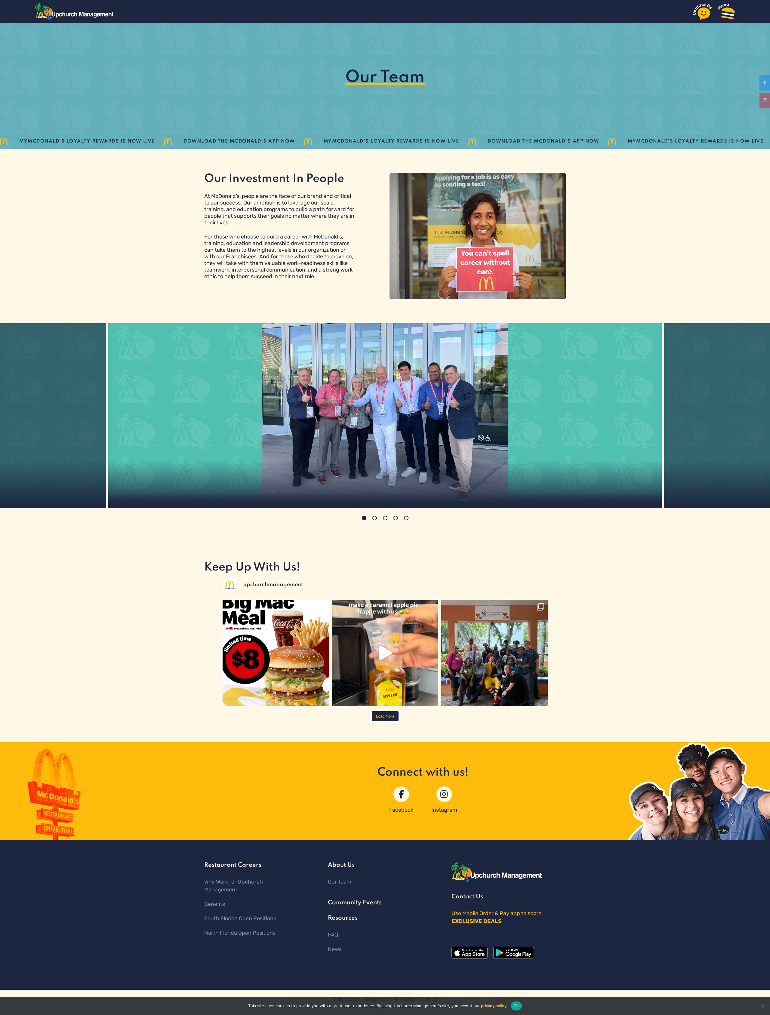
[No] (762, 1006)
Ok (516, 1005)
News (335, 949)
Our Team (339, 881)
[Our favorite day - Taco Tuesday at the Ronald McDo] (494, 653)
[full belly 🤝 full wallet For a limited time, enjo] (275, 653)
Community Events (355, 903)
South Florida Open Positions (240, 918)
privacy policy (494, 1005)
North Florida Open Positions (240, 933)
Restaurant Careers (232, 865)
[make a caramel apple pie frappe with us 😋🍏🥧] (385, 653)
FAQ (333, 934)
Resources (343, 918)
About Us (341, 865)
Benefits (214, 904)
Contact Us (467, 897)
